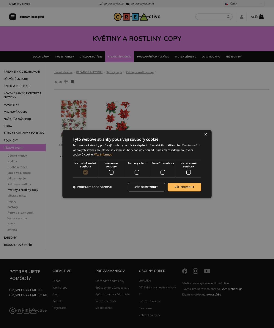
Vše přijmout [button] (184, 187)
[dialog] (137, 164)
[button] (92, 187)
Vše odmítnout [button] (146, 187)
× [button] (205, 134)
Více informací (103, 154)
